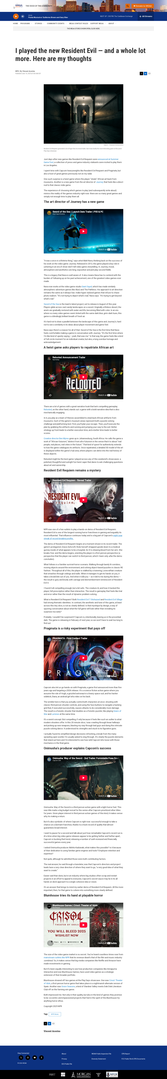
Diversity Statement (99, 1059)
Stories (38, 23)
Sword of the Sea (51, 304)
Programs (25, 23)
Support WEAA (97, 23)
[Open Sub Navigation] (32, 23)
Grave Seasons (68, 986)
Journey (99, 182)
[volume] (23, 16)
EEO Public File (67, 1064)
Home (15, 23)
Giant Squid (87, 286)
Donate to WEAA (144, 6)
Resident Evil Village (113, 599)
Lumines (55, 714)
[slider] (26, 16)
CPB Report (126, 1054)
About (111, 23)
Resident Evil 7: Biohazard (89, 599)
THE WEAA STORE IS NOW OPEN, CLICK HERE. (83, 29)
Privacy (64, 1059)
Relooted (48, 409)
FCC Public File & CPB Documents (133, 1059)
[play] (16, 16)
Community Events (55, 23)
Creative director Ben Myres (56, 438)
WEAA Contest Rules (78, 23)
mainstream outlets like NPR (56, 957)
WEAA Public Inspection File (101, 1054)
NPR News (55, 1014)
